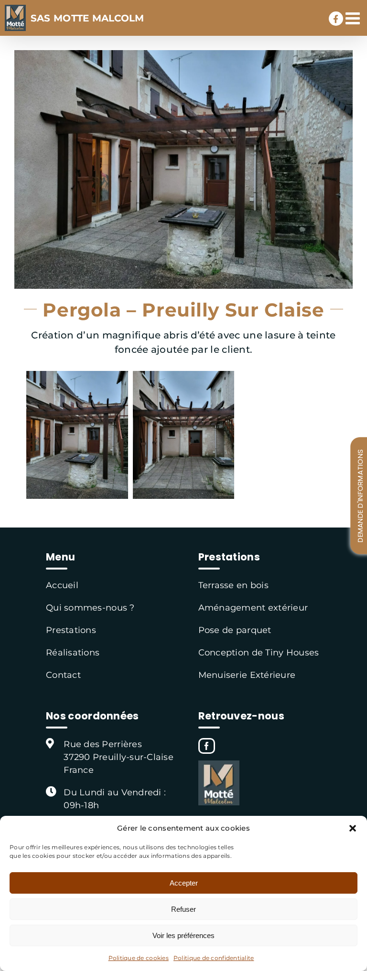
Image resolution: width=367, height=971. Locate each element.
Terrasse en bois (233, 585)
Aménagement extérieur (253, 607)
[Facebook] (206, 746)
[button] (352, 828)
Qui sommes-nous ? (90, 607)
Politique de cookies (138, 957)
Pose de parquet (234, 630)
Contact (63, 675)
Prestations (71, 630)
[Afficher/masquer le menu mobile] (353, 18)
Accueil (62, 585)
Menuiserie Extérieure (247, 675)
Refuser (183, 909)
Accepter (184, 883)
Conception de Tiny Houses (258, 652)
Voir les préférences (183, 935)
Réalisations (72, 652)
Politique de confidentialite (213, 957)
